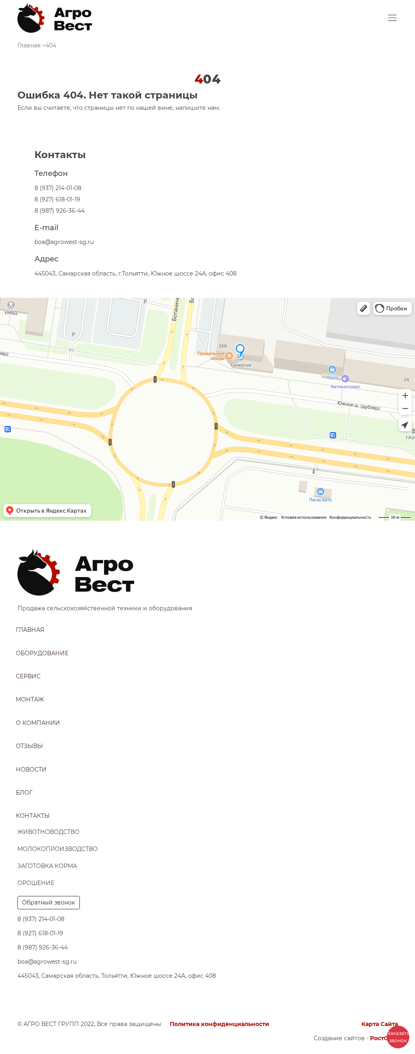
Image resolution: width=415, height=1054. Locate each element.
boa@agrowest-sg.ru (64, 242)
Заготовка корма (47, 866)
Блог (24, 792)
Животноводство (48, 832)
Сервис (28, 676)
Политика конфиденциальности (219, 1024)
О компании (38, 723)
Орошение (35, 883)
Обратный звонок (48, 902)
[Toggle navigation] (392, 18)
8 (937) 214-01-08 (57, 188)
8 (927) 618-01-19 (57, 199)
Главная (30, 629)
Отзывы (29, 746)
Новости (31, 769)
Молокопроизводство (57, 849)
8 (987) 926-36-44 (59, 210)
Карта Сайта (380, 1024)
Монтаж (30, 699)
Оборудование (42, 653)
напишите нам (197, 107)
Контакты (33, 815)
